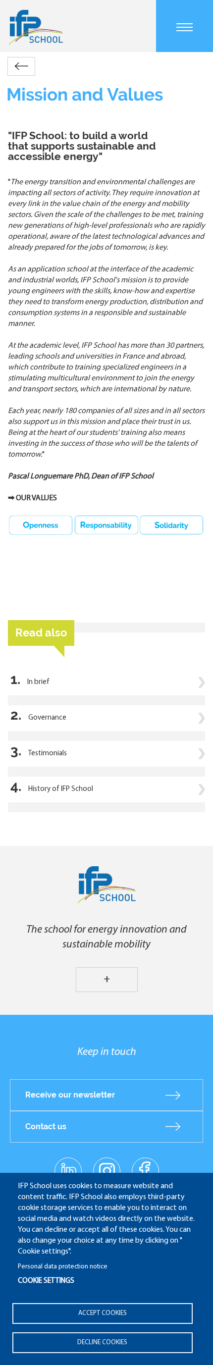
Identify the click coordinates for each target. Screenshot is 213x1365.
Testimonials (47, 753)
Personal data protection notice (62, 1266)
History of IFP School (60, 789)
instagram (106, 1170)
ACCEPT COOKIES (102, 1313)
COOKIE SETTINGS (46, 1281)
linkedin (68, 1165)
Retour (21, 66)
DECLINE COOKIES (102, 1342)
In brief (38, 682)
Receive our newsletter (70, 1095)
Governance (47, 718)
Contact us (45, 1126)
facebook (145, 1170)
